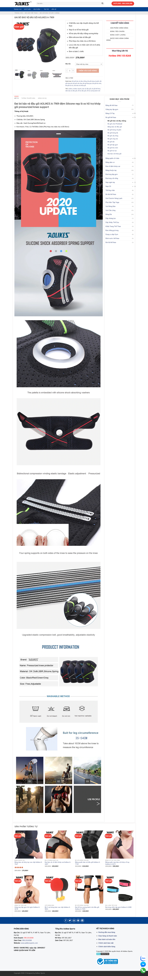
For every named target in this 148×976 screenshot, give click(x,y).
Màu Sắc (68, 64)
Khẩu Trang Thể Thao (113, 226)
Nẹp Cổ (108, 186)
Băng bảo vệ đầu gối (115, 127)
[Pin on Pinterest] (78, 920)
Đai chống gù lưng (112, 230)
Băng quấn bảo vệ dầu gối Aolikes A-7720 (87, 863)
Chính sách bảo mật (105, 943)
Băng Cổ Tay (110, 113)
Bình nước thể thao (112, 238)
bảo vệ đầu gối (86, 88)
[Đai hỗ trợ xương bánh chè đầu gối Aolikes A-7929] (89, 889)
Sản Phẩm (36, 9)
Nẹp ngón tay (110, 182)
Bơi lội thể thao (111, 242)
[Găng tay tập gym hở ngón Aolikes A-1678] (29, 889)
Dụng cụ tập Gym (112, 234)
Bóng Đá (109, 214)
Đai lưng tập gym (112, 174)
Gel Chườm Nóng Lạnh (114, 198)
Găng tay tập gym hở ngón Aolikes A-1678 (27, 908)
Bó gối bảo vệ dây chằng (49, 13)
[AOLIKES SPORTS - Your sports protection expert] (23, 3)
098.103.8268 (27, 940)
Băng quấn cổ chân (112, 158)
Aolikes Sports (77, 88)
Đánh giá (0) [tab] (42, 98)
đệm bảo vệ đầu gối (71, 91)
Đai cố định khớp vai (113, 166)
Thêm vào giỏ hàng (88, 71)
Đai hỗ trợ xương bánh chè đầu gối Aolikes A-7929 (87, 908)
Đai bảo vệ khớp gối (80, 85)
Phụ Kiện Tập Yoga (112, 202)
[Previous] (18, 44)
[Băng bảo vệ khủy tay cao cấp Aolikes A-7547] (29, 844)
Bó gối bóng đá (113, 133)
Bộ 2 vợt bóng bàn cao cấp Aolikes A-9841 (57, 908)
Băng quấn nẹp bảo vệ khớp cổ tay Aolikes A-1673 (117, 863)
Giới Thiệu (27, 9)
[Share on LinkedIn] (82, 920)
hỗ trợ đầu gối (82, 91)
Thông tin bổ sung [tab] (28, 98)
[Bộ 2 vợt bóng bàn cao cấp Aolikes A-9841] (59, 889)
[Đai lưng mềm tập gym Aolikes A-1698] (119, 889)
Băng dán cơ (110, 162)
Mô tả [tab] (16, 98)
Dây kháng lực (111, 218)
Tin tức (46, 9)
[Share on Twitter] (70, 920)
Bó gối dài (111, 142)
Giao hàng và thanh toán (107, 936)
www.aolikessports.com (29, 943)
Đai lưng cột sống (112, 178)
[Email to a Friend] (74, 920)
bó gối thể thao (96, 88)
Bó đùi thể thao (111, 194)
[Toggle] (133, 113)
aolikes (70, 88)
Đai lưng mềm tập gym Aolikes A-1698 (118, 907)
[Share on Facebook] (66, 920)
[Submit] (102, 3)
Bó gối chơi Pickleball (115, 124)
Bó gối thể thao (31, 13)
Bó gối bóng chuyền (93, 81)
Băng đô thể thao (111, 105)
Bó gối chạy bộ (113, 139)
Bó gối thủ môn (96, 83)
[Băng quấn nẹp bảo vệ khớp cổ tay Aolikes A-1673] (119, 844)
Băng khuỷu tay (111, 170)
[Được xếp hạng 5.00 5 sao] (19, 867)
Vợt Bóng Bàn (110, 206)
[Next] (58, 44)
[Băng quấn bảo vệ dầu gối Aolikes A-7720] (89, 844)
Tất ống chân (110, 190)
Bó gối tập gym (87, 83)
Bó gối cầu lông (77, 83)
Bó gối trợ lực (69, 85)
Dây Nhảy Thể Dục (112, 222)
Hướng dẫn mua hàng (106, 932)
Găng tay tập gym (112, 109)
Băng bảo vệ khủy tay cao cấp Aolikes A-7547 (28, 863)
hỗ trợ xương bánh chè (93, 91)
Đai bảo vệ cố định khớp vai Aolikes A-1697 (58, 863)
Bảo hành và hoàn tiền (106, 939)
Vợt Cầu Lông (110, 210)
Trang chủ (18, 9)
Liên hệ (53, 9)
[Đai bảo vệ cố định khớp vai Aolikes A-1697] (59, 844)
